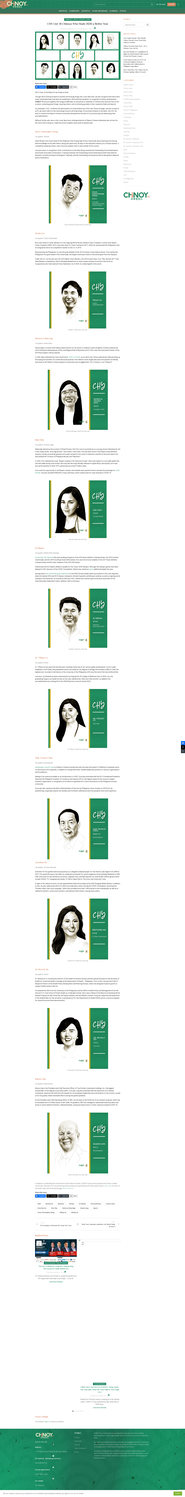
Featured (126, 124)
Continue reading (56, 1282)
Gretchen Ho (42, 1208)
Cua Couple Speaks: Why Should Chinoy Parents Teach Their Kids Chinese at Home (134, 40)
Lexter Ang (107, 1186)
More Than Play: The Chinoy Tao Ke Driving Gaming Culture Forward (135, 71)
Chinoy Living (127, 95)
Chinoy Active (127, 88)
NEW (125, 150)
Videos (125, 182)
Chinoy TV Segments (130, 110)
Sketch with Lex (67, 1188)
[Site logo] (17, 4)
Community (69, 19)
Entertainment (96, 1204)
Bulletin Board (50, 1263)
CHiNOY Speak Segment (131, 99)
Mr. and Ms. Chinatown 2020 (133, 146)
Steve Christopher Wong (46, 1212)
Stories (87, 19)
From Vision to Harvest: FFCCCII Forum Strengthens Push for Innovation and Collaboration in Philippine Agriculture (134, 63)
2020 (39, 1204)
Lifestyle (126, 135)
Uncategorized (128, 179)
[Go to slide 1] (72, 1411)
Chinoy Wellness (129, 114)
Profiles (82, 19)
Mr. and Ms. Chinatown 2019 (133, 142)
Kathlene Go (72, 29)
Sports (95, 1208)
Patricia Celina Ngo (68, 1208)
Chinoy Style (127, 103)
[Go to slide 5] (80, 1411)
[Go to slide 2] (74, 1411)
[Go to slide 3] (76, 1411)
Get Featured (160, 4)
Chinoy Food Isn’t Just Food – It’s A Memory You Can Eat (135, 47)
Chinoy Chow (127, 92)
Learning (126, 132)
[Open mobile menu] (178, 4)
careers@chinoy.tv (41, 1474)
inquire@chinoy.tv (41, 1463)
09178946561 (40, 1485)
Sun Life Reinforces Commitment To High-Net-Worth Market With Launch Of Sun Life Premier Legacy (135, 54)
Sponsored (127, 164)
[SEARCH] (152, 4)
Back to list (78, 1224)
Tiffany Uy (62, 1212)
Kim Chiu (54, 1208)
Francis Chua (110, 1204)
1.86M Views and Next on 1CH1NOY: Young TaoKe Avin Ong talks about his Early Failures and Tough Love (99, 1389)
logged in (47, 1422)
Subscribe (171, 4)
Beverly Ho (49, 1204)
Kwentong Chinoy (129, 128)
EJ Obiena (82, 1204)
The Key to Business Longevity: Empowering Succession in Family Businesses (56, 1267)
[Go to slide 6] (82, 1411)
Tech (125, 175)
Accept (177, 1493)
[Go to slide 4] (78, 1411)
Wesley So (74, 1212)
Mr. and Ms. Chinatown (131, 139)
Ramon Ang (84, 1208)
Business (61, 1204)
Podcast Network (129, 153)
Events (76, 19)
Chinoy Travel (128, 106)
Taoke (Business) (61, 1263)
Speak (125, 160)
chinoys (71, 1204)
